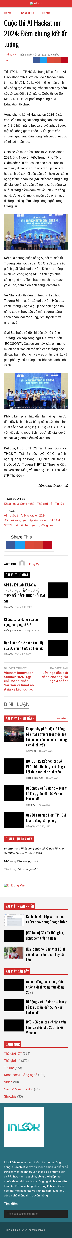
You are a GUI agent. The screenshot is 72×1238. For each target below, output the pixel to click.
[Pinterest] (64, 60)
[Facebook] (36, 60)
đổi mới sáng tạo (15, 520)
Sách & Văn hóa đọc (18, 1089)
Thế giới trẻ (44, 503)
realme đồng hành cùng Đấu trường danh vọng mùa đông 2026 (45, 987)
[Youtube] (41, 1154)
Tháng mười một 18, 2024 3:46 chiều (39, 54)
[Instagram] (27, 1154)
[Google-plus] (50, 60)
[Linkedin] (48, 1154)
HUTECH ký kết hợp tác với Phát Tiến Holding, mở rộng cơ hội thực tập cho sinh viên (46, 766)
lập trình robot (38, 520)
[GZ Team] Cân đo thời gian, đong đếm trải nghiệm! (45, 935)
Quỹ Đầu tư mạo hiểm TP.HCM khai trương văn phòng (46, 817)
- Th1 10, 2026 (51, 778)
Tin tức (59, 503)
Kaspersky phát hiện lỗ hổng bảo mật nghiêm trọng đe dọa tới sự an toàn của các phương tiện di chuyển (46, 736)
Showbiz (10, 1096)
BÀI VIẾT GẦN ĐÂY (17, 971)
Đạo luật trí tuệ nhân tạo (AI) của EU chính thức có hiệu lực (23, 645)
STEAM (55, 520)
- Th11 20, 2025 (45, 751)
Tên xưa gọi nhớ (27, 861)
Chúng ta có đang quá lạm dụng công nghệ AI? (21, 621)
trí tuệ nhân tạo (25, 525)
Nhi (6, 861)
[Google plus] (20, 1154)
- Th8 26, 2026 (43, 826)
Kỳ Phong (31, 751)
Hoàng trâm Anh (12, 630)
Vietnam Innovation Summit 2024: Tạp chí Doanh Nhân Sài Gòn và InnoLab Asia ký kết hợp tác (19, 681)
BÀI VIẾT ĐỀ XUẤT (17, 574)
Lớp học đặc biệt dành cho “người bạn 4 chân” (55, 677)
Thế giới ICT (13, 1053)
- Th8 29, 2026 (43, 805)
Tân (6, 869)
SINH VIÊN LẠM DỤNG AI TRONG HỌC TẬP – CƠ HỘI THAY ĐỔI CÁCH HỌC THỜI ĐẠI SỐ (24, 593)
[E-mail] (57, 60)
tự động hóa (45, 525)
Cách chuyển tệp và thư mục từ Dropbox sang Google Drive (46, 919)
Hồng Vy (11, 54)
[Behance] (34, 1154)
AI (5, 515)
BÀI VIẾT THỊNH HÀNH (20, 718)
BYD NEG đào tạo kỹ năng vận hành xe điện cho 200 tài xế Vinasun (46, 1027)
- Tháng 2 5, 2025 (22, 654)
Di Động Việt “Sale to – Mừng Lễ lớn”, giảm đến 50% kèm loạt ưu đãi (46, 793)
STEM (8, 525)
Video (8, 1082)
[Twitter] (43, 60)
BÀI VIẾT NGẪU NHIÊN (20, 906)
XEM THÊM (60, 718)
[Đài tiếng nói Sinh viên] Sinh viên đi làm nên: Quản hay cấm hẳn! (46, 954)
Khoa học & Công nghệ (19, 503)
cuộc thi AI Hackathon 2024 (28, 515)
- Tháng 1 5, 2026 (30, 630)
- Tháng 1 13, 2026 (23, 607)
